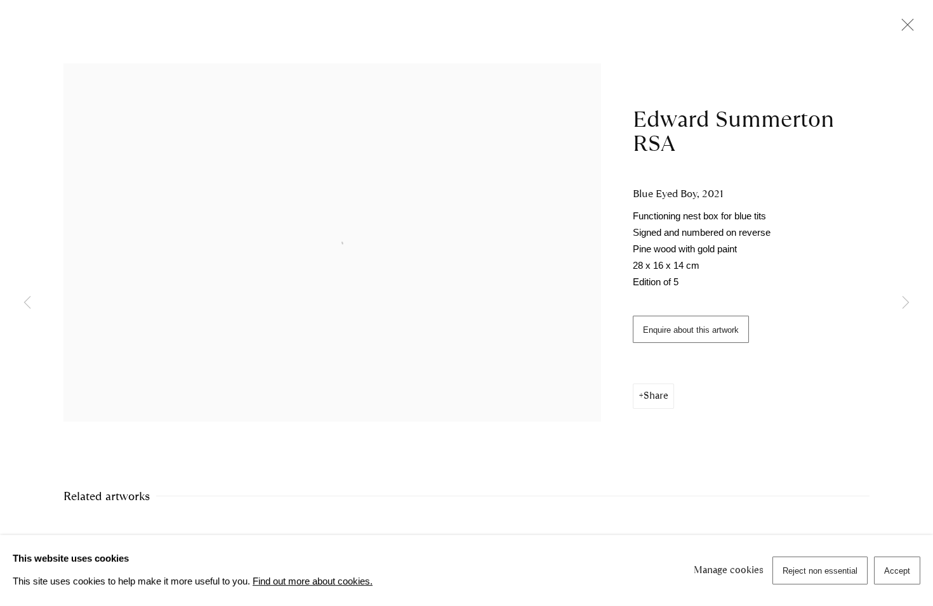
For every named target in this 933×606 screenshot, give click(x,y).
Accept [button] (897, 571)
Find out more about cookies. (313, 581)
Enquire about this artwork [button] (691, 330)
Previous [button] (27, 303)
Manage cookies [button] (729, 570)
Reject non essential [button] (820, 571)
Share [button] (656, 395)
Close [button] (904, 28)
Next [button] (905, 303)
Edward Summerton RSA (733, 131)
